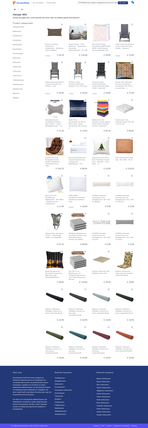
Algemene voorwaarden (121, 426)
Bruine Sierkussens (103, 382)
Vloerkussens (17, 76)
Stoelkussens (17, 67)
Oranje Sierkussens (103, 394)
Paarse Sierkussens (103, 397)
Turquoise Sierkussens (104, 406)
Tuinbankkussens (60, 411)
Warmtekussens (18, 84)
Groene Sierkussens (104, 388)
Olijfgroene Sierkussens (105, 391)
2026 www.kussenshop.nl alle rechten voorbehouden (30, 426)
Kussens (96, 426)
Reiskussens (17, 58)
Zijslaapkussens (18, 89)
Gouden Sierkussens (104, 415)
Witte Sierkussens (103, 409)
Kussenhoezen (17, 45)
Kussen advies (51, 3)
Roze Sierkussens (103, 403)
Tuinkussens (17, 71)
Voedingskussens (18, 80)
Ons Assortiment (38, 3)
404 (22, 9)
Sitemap (134, 426)
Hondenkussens (60, 414)
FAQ (102, 426)
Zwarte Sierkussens (103, 412)
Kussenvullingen (18, 53)
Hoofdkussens (17, 36)
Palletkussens (60, 405)
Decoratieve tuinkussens (63, 390)
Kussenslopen (17, 49)
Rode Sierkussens (103, 400)
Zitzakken (16, 98)
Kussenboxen (17, 40)
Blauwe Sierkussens (104, 378)
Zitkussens (16, 93)
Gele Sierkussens (103, 385)
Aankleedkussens (18, 27)
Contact (108, 426)
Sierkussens (17, 62)
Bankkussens (17, 31)
